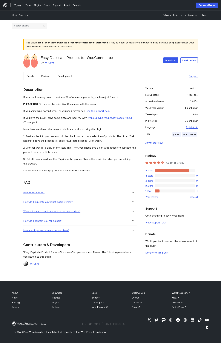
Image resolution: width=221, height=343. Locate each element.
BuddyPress (179, 307)
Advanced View (154, 142)
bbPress (177, 302)
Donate (137, 302)
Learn (95, 293)
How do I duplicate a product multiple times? (48, 202)
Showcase (57, 293)
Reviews (45, 76)
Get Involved (138, 293)
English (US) (192, 127)
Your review (151, 196)
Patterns (56, 307)
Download (170, 60)
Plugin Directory (20, 15)
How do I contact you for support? (42, 221)
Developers (98, 302)
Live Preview (189, 60)
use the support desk (98, 110)
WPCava (49, 62)
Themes (56, 297)
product (176, 134)
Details (30, 76)
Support (193, 76)
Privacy (15, 307)
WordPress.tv (100, 307)
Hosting (16, 302)
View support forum (156, 222)
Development (64, 76)
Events (135, 297)
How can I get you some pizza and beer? (46, 230)
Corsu (43, 324)
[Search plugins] (44, 26)
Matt (175, 297)
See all (194, 196)
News (15, 297)
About (15, 293)
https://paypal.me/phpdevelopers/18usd (110, 117)
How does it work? (34, 192)
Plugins (55, 302)
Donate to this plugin (156, 252)
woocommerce (189, 134)
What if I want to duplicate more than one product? (51, 211)
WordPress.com (181, 293)
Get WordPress (207, 5)
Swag (136, 307)
